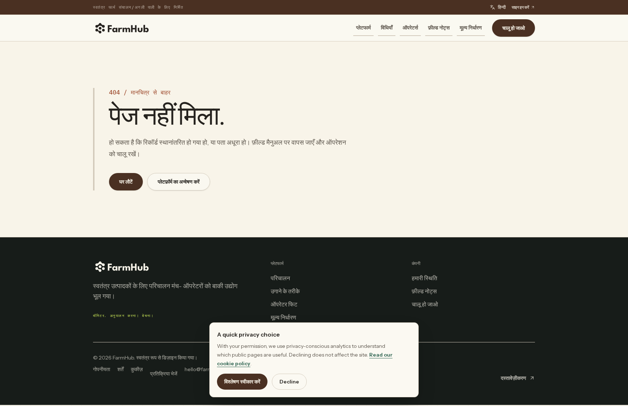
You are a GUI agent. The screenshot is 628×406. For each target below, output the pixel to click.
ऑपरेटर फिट (284, 304)
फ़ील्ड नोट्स (439, 27)
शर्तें (120, 369)
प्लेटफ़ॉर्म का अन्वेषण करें (179, 181)
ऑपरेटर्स (410, 27)
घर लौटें (126, 181)
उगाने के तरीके (285, 291)
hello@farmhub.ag (206, 369)
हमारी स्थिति (424, 278)
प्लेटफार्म (363, 27)
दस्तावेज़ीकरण (513, 378)
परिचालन (280, 278)
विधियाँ (386, 27)
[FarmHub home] (122, 28)
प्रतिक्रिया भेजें (163, 373)
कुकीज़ (137, 369)
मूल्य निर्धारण (471, 27)
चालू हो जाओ (513, 28)
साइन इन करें (520, 7)
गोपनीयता (101, 369)
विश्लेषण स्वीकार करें (242, 381)
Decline (289, 381)
